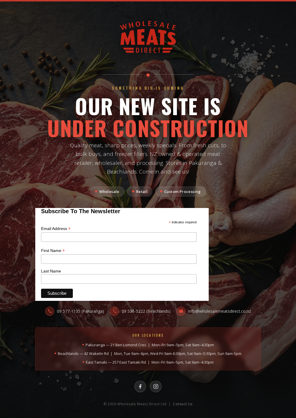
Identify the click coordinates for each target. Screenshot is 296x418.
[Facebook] (140, 386)
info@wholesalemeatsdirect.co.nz (219, 311)
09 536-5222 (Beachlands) (146, 311)
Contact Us (183, 404)
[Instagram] (156, 386)
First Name (53, 250)
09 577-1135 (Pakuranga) (80, 311)
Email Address (56, 228)
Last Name (51, 271)
